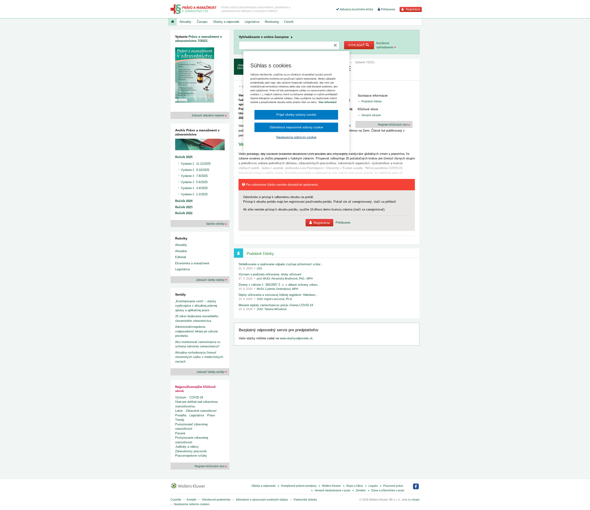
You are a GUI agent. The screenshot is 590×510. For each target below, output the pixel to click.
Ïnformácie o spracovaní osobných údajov (262, 499)
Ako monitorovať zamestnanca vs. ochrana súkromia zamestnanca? (198, 344)
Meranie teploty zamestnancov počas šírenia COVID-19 (276, 305)
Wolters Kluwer (331, 485)
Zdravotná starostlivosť (201, 410)
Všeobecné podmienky (216, 499)
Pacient (180, 433)
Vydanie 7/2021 (365, 62)
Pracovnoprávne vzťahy (191, 455)
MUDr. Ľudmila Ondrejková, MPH (277, 289)
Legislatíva (252, 21)
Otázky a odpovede (226, 21)
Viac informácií (327, 102)
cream (415, 499)
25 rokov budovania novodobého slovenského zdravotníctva (196, 318)
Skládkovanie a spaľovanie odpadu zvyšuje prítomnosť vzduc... (281, 264)
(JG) (259, 268)
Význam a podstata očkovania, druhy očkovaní (270, 274)
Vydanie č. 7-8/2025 (194, 176)
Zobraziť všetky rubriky (210, 280)
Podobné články (371, 101)
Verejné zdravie (371, 115)
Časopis (202, 21)
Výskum (180, 397)
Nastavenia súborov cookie (296, 137)
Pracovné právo (393, 485)
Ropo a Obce (354, 485)
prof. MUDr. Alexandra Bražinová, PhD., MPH (285, 278)
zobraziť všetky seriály (211, 372)
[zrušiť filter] (335, 45)
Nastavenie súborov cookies (191, 504)
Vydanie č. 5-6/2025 (194, 182)
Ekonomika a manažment (192, 263)
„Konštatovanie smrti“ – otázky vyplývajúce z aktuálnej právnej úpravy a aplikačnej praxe (196, 306)
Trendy (179, 419)
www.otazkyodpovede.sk (296, 338)
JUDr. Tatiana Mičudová (271, 309)
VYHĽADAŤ (357, 45)
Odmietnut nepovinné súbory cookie (296, 127)
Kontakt (191, 499)
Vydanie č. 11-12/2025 (196, 163)
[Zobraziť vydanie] (194, 76)
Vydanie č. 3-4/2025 (194, 188)
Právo (211, 415)
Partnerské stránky (305, 499)
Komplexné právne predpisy (298, 485)
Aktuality (185, 21)
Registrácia (412, 9)
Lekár (179, 410)
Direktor (361, 490)
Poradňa (180, 415)
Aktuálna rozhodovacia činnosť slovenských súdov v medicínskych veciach (199, 357)
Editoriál (180, 257)
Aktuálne (181, 251)
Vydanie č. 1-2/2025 (194, 194)
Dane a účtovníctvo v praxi (387, 490)
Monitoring (272, 21)
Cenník (289, 21)
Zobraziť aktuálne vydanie (208, 115)
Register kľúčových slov (210, 466)
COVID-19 (196, 397)
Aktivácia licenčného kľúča (356, 9)
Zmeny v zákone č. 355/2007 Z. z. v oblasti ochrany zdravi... (279, 284)
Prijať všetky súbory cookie (296, 114)
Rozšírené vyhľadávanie (385, 45)
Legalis (373, 485)
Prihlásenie (387, 9)
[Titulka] (172, 21)
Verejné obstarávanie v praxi (332, 490)
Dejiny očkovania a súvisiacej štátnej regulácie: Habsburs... (278, 295)
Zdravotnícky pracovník (191, 451)
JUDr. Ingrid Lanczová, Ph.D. (275, 299)
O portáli (176, 499)
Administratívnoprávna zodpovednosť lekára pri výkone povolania (196, 331)
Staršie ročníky (215, 223)
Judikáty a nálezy (187, 446)
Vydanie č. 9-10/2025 (195, 170)
